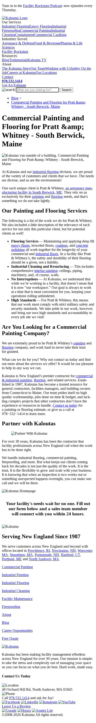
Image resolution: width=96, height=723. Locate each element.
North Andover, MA (44, 559)
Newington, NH (64, 551)
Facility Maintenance (17, 599)
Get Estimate (14, 85)
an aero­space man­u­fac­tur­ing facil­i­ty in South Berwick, (47, 190)
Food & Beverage (47, 43)
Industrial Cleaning (16, 591)
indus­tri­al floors (46, 254)
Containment (24, 35)
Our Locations (46, 73)
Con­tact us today (65, 405)
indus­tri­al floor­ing (46, 172)
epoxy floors (20, 245)
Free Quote (10, 638)
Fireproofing (11, 607)
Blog (5, 60)
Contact (7, 77)
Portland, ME (12, 559)
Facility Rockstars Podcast (42, 6)
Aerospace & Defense (18, 43)
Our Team (38, 68)
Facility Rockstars (15, 52)
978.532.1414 (19, 698)
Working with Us (58, 68)
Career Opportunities (17, 631)
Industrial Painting (15, 575)
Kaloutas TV (37, 60)
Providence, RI (39, 551)
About (6, 615)
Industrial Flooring (15, 26)
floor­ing (57, 197)
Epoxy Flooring (40, 26)
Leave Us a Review (16, 706)
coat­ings (61, 245)
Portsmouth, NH (47, 555)
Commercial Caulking (50, 35)
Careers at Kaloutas (21, 73)
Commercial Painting (35, 31)
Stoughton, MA (21, 555)
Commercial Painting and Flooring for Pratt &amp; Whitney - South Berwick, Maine (48, 104)
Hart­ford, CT (70, 555)
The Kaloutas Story (16, 68)
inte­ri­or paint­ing (46, 271)
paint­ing (38, 197)
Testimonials (18, 60)
